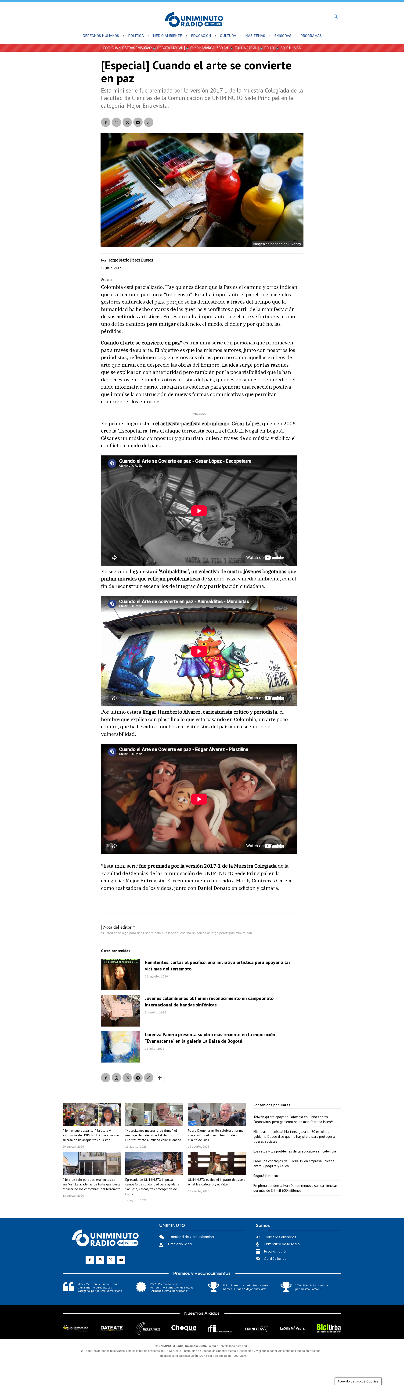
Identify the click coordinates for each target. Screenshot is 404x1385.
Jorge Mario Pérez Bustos (130, 260)
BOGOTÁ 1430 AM (170, 48)
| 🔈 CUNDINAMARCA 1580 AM (206, 48)
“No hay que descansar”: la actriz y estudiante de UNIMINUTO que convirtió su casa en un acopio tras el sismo (91, 1135)
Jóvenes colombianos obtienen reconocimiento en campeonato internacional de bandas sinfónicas (209, 1001)
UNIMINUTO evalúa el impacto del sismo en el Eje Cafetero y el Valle (216, 1181)
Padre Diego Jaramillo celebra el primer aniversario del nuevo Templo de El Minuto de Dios (216, 1135)
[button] (335, 16)
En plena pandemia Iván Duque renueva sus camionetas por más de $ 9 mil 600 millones (295, 1188)
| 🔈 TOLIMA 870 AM (243, 48)
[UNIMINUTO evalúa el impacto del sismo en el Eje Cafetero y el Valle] (217, 1163)
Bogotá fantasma (266, 1176)
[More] (160, 1077)
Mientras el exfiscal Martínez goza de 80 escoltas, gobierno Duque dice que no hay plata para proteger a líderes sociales (294, 1136)
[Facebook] (105, 122)
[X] (127, 122)
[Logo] (194, 20)
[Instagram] (100, 1260)
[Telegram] (138, 122)
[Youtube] (121, 1260)
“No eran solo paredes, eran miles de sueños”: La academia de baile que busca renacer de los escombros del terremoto (91, 1184)
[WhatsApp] (116, 122)
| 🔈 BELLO (266, 48)
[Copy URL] (148, 122)
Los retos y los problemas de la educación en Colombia (294, 1151)
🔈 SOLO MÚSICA (288, 48)
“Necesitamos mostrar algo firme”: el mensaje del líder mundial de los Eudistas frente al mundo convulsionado (153, 1135)
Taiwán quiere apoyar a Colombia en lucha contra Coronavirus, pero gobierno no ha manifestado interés (293, 1119)
